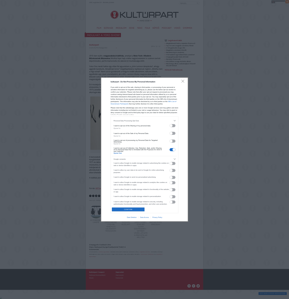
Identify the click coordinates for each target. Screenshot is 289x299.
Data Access (144, 217)
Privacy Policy (157, 217)
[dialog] (144, 149)
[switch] (172, 125)
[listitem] (144, 120)
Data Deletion (132, 217)
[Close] (183, 82)
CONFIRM (128, 209)
